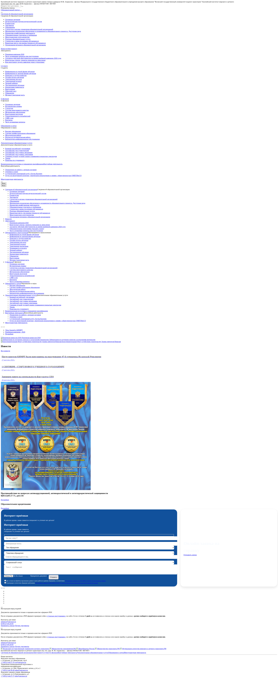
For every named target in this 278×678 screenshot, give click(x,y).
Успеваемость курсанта (18, 248)
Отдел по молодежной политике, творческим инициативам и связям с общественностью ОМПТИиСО (43, 175)
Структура (9, 108)
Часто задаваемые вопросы (15, 122)
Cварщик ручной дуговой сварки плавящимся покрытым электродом (31, 156)
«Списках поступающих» (56, 616)
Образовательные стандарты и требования (21, 35)
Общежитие (9, 93)
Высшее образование (13, 131)
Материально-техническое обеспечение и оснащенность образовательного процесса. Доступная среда (43, 31)
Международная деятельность (12, 179)
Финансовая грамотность (14, 87)
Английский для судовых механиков (18, 152)
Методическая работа (13, 135)
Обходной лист (10, 91)
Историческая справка (13, 106)
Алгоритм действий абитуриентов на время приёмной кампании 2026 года (33, 58)
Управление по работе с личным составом (20, 170)
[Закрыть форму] (2, 607)
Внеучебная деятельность (14, 313)
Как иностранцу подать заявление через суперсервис (25, 62)
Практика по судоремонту (15, 160)
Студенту (46, 653)
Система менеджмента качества (17, 110)
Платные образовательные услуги (17, 39)
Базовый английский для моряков (17, 149)
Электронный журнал (13, 81)
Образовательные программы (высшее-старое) (27, 229)
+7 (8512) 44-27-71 (7, 676)
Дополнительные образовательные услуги (21, 295)
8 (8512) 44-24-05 (7, 624)
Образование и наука (13, 283)
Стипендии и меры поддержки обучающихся (22, 41)
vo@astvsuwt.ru (20, 662)
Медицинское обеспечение (15, 112)
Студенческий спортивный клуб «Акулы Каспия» (23, 174)
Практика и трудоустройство (16, 75)
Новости (4, 49)
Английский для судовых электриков (19, 154)
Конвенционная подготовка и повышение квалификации (22, 164)
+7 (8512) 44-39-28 (7, 670)
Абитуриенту (10, 221)
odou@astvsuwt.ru (21, 670)
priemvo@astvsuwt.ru (8, 622)
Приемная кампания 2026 (14, 54)
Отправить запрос (190, 555)
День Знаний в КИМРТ (14, 330)
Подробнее (9, 334)
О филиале (9, 262)
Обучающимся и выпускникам (16, 233)
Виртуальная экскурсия (14, 114)
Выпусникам (10, 89)
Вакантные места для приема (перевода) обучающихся (25, 43)
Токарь (7, 158)
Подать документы (22, 626)
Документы (9, 25)
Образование (10, 27)
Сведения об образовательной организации (21, 189)
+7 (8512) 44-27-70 (7, 662)
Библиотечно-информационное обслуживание (22, 139)
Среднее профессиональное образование (20, 133)
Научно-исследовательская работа (17, 137)
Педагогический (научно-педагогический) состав (23, 21)
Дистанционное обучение (14, 85)
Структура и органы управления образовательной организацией (29, 29)
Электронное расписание (19, 246)
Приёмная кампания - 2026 (15, 332)
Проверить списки (8, 626)
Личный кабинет (11, 83)
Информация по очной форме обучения (20, 71)
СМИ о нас (9, 118)
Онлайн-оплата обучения (14, 77)
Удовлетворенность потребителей (17, 116)
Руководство (10, 23)
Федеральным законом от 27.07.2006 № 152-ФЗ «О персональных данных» (85, 581)
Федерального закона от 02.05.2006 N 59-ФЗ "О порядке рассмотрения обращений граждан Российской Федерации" (66, 583)
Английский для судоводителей (17, 150)
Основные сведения (12, 19)
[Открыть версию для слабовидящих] (2, 12)
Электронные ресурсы (13, 79)
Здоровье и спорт (11, 172)
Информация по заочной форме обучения (20, 73)
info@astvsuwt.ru (21, 676)
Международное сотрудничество (17, 37)
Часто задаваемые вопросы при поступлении (22, 56)
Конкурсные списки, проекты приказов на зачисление (25, 60)
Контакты (8, 120)
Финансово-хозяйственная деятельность (20, 33)
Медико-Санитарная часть (15, 95)
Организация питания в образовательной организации (25, 45)
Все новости (5, 351)
